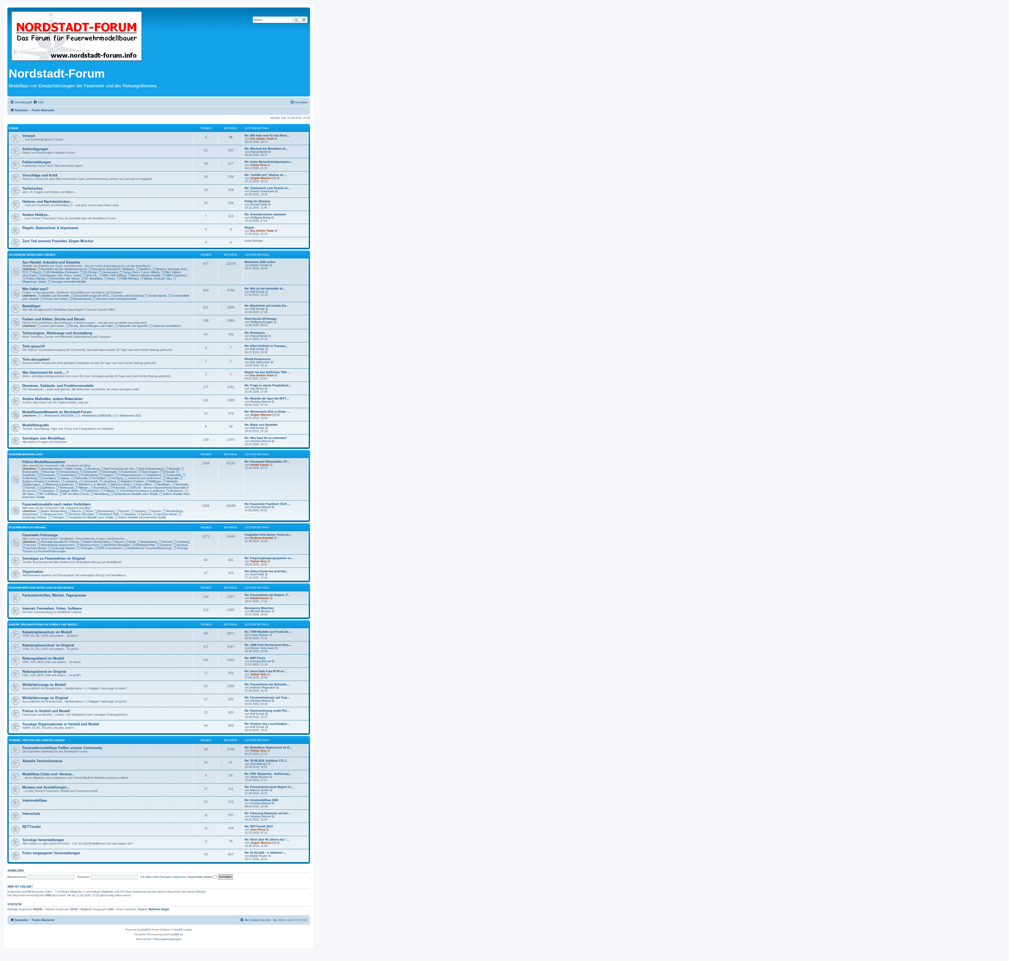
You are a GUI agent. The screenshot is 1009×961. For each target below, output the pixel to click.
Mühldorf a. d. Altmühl (92, 484)
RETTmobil (31, 827)
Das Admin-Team (262, 138)
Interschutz (31, 814)
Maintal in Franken (132, 481)
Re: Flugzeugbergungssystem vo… (269, 558)
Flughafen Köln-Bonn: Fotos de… (268, 534)
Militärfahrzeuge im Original (45, 698)
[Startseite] (77, 36)
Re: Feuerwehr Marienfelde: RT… (267, 461)
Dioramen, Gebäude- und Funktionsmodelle (58, 386)
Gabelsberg (154, 475)
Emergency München (259, 608)
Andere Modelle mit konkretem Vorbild (142, 517)
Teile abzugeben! (36, 359)
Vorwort (28, 136)
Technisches (32, 188)
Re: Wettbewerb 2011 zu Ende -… (267, 411)
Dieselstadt (109, 471)
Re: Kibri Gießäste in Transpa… (266, 345)
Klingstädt (172, 478)
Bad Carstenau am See (119, 468)
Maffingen (155, 481)
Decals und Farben (56, 298)
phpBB (145, 929)
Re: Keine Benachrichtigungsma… (268, 161)
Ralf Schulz (257, 291)
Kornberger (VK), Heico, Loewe (61, 275)
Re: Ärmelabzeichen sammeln (265, 214)
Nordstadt (181, 484)
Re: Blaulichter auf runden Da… (267, 305)
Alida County (74, 468)
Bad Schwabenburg (151, 468)
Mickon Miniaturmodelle (146, 275)
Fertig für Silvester (257, 201)
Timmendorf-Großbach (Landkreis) (142, 490)
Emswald (168, 471)
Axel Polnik (257, 574)
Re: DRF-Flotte (255, 658)
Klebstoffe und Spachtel (133, 325)
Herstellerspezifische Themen (60, 541)
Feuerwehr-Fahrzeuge (40, 535)
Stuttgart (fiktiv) (69, 490)
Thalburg (109, 490)
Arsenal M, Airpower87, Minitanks (113, 269)
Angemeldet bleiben (200, 876)
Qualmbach (47, 487)
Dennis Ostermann (262, 191)
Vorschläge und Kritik (40, 175)
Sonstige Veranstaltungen (43, 840)
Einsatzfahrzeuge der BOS (92, 295)
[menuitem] (38, 102)
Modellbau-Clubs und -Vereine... (48, 774)
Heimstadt (80, 478)
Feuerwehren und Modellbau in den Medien (41, 587)
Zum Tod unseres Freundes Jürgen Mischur (58, 241)
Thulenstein (91, 490)
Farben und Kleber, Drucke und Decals (53, 319)
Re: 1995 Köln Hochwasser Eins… (268, 644)
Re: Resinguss (255, 332)
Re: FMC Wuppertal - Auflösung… (268, 773)
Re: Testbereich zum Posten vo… (268, 188)
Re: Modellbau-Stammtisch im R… (268, 747)
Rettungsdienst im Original (44, 672)
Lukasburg (109, 481)
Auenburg (93, 468)
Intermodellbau (34, 800)
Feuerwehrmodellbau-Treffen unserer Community (62, 748)
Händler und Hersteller (55, 295)
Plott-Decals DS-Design (261, 318)
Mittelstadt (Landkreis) (59, 484)
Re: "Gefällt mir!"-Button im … (266, 174)
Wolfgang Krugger (261, 321)
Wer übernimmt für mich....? (45, 373)
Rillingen (83, 487)
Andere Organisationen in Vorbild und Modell (44, 624)
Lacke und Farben (52, 325)
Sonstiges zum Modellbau (43, 438)
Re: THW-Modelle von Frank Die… (268, 631)
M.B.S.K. (91, 275)
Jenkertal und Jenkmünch (144, 478)
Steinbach (48, 490)
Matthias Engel (158, 909)
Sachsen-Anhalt (167, 514)
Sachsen (146, 514)
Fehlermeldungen (36, 162)
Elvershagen (150, 471)
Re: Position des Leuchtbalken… (267, 723)
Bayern (76, 511)
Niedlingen (163, 484)
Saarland (129, 514)
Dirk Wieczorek (260, 362)
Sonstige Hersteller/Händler (69, 281)
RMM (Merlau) (129, 278)
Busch (37, 272)
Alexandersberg (51, 468)
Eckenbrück (129, 471)
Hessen (156, 511)
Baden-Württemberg (54, 511)
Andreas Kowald (261, 537)
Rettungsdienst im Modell (43, 658)
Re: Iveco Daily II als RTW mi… (266, 671)
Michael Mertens (260, 611)
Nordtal (30, 487)
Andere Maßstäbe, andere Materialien (52, 399)
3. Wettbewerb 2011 (128, 415)
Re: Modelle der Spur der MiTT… (267, 398)
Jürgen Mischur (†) (263, 178)
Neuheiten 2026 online (260, 262)
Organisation (32, 572)
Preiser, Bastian (36, 278)
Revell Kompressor (258, 359)
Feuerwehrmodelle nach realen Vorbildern (56, 504)
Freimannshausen (130, 475)
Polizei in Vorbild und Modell (46, 711)
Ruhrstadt (119, 487)
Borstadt (174, 468)
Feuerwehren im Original (28, 527)
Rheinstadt (66, 487)
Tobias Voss (258, 164)
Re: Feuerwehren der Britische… (267, 684)
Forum (13, 128)
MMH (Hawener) (176, 275)
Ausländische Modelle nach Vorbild (91, 517)
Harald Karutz (259, 464)
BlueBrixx (145, 269)
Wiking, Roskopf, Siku (158, 278)
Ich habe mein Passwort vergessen (163, 876)
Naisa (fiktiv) (144, 484)
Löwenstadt (90, 481)
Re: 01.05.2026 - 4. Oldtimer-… (265, 852)
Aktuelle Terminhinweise (42, 761)
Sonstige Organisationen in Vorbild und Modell (60, 724)
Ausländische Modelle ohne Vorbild (136, 493)
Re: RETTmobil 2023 (259, 826)
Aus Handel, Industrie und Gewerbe (51, 262)
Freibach (108, 475)
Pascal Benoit (258, 151)
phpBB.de (177, 934)
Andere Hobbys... (36, 215)
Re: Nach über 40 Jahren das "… (267, 839)
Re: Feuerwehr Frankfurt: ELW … (267, 503)
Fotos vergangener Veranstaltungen (51, 853)
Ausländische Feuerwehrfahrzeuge (149, 548)
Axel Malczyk (258, 763)
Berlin (89, 511)
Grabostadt (174, 475)
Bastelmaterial (82, 298)
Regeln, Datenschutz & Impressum (50, 228)
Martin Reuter (258, 855)
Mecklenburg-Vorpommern (58, 545)
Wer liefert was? (35, 289)
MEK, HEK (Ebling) (114, 275)
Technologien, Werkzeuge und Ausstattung (57, 333)
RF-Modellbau (93, 278)
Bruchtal (49, 471)
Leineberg (71, 481)
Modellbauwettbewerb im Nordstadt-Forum (57, 412)
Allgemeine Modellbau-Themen (32, 254)
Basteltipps (31, 306)
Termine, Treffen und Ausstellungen (37, 740)
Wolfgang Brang (260, 217)
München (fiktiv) (121, 484)
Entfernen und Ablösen (167, 325)
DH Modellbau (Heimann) (62, 272)
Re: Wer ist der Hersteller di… (265, 288)
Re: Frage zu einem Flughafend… (268, 385)
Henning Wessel (260, 401)
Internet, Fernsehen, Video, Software (52, 608)
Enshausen (47, 475)
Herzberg (117, 478)
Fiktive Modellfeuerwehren (43, 462)
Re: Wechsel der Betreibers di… (266, 148)
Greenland (48, 478)
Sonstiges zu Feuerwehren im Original (53, 558)
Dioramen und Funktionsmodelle (116, 298)
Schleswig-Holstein (63, 548)
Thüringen (58, 517)
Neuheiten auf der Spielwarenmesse (64, 269)
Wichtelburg (101, 493)
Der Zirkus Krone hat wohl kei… (267, 571)
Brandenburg (106, 511)
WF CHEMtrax (48, 493)
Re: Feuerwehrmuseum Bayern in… (269, 786)
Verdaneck (176, 490)
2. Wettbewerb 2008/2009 (95, 415)
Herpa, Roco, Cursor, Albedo (141, 272)
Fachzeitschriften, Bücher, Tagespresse (54, 595)
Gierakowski (110, 272)
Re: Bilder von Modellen (261, 424)
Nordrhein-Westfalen (81, 514)
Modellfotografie (35, 425)
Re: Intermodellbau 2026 (261, 800)
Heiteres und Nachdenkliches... (47, 202)
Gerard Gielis (258, 204)
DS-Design (90, 272)
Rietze (111, 278)
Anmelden (15, 870)
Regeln (249, 227)
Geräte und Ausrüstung (128, 295)
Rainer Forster (259, 265)
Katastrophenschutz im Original (48, 645)
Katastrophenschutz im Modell (47, 632)
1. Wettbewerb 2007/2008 (57, 415)
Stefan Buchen (259, 776)
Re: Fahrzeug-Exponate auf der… (268, 813)
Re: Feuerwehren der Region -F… (268, 594)
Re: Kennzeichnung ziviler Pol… (267, 710)
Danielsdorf (90, 471)
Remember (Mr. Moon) (65, 278)
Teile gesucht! (33, 346)
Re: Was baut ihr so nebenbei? (266, 437)
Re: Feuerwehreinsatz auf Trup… (267, 697)
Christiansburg (68, 471)
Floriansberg (68, 475)
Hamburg (140, 511)
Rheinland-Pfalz (109, 514)
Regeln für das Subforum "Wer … (268, 372)
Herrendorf (99, 478)
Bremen (124, 511)
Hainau (64, 478)
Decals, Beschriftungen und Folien (91, 325)
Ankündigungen (35, 149)
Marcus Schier (259, 790)
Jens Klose (257, 829)
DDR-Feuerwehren (110, 548)
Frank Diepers (259, 634)
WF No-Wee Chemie (76, 493)
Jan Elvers (257, 388)
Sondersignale (157, 295)
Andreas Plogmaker (262, 687)
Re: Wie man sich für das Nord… (267, 135)
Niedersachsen (53, 514)
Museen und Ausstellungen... (46, 787)
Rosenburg (101, 487)
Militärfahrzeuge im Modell (44, 685)
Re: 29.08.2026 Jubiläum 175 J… (267, 760)
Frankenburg (89, 475)
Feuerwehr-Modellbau (26, 454)
